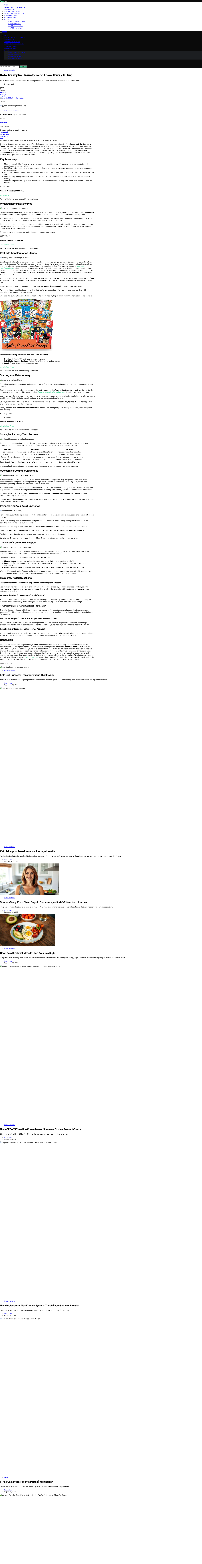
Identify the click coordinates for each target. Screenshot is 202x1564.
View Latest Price (7, 195)
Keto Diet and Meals (12, 11)
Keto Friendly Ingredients (14, 7)
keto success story (30, 657)
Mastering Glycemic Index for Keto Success (10, 110)
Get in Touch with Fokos (16, 22)
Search (23, 66)
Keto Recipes (9, 9)
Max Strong (3, 122)
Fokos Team (8, 910)
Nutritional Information (14, 13)
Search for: (4, 64)
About (6, 19)
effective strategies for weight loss (51, 392)
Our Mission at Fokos (15, 26)
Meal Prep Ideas (10, 15)
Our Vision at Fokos (15, 28)
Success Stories (10, 17)
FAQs (6, 5)
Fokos (2, 1)
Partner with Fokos (14, 24)
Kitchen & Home (9, 1125)
